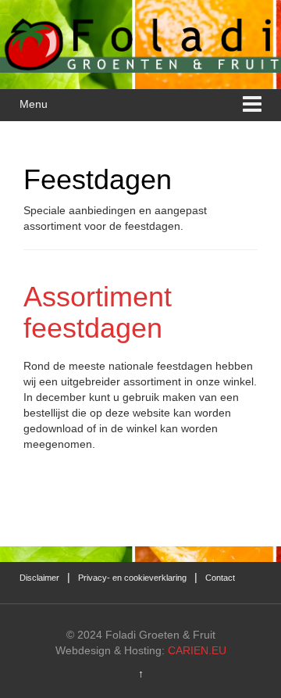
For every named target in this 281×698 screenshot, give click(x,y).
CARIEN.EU (197, 650)
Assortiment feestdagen (97, 312)
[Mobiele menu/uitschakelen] (252, 105)
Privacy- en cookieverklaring (132, 577)
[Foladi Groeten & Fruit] (140, 43)
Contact (220, 577)
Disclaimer (39, 577)
